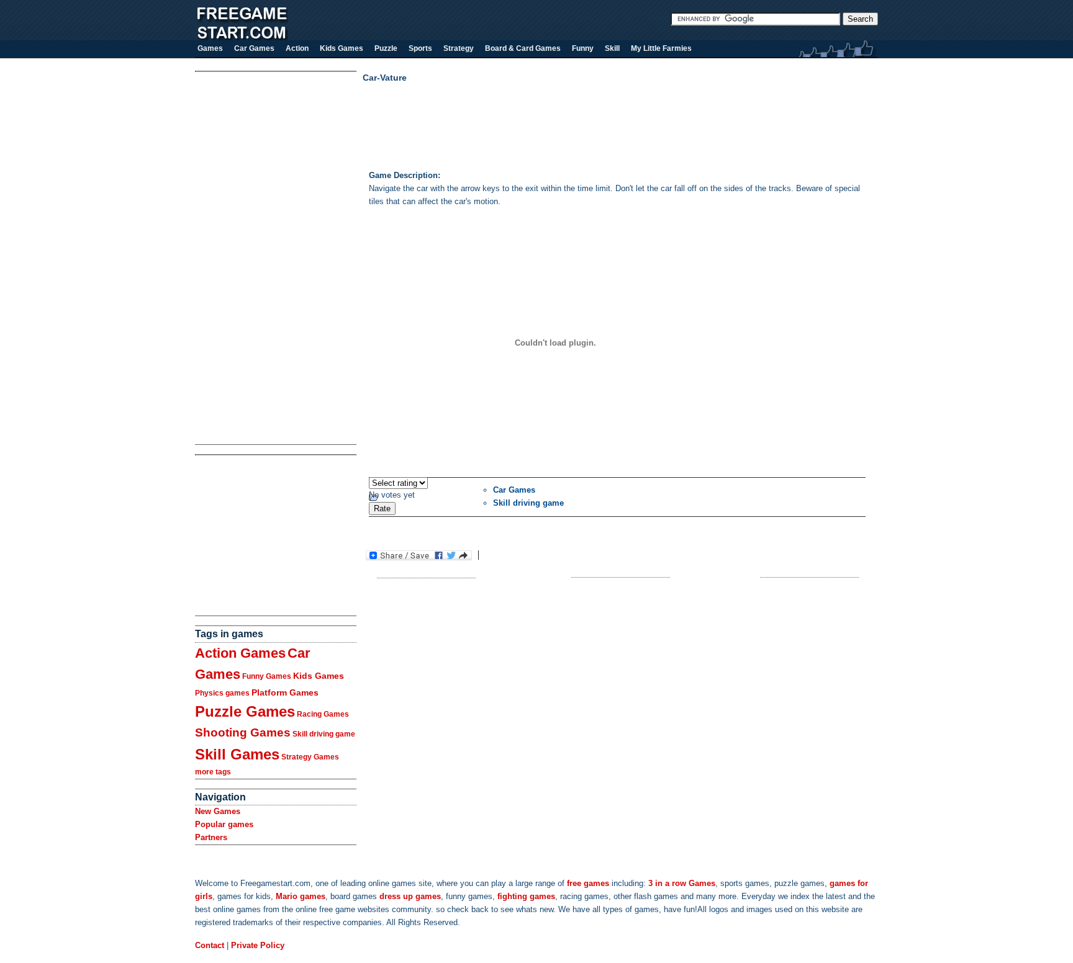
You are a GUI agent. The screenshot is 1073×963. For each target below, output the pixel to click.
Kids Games (318, 676)
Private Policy (257, 945)
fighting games (526, 896)
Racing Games (323, 714)
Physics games (222, 693)
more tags (213, 772)
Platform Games (285, 692)
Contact (209, 945)
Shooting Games (243, 732)
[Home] (241, 37)
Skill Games (237, 754)
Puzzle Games (245, 711)
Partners (211, 837)
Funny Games (266, 676)
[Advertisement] (244, 258)
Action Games (240, 653)
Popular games (224, 824)
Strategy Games (310, 757)
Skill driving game (323, 734)
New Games (217, 811)
